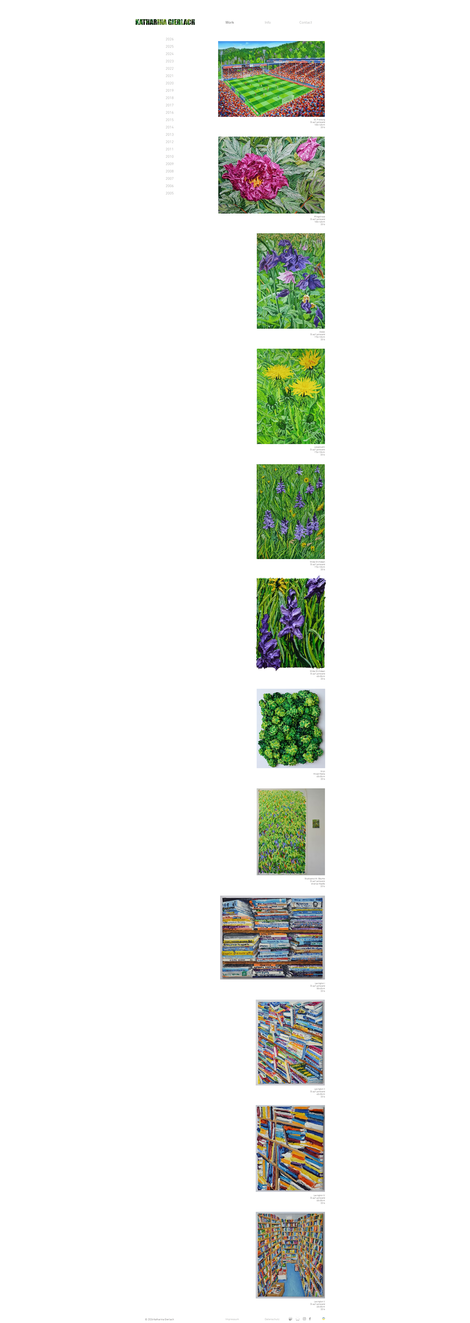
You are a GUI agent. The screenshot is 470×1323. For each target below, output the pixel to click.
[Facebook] (310, 1319)
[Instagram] (304, 1319)
